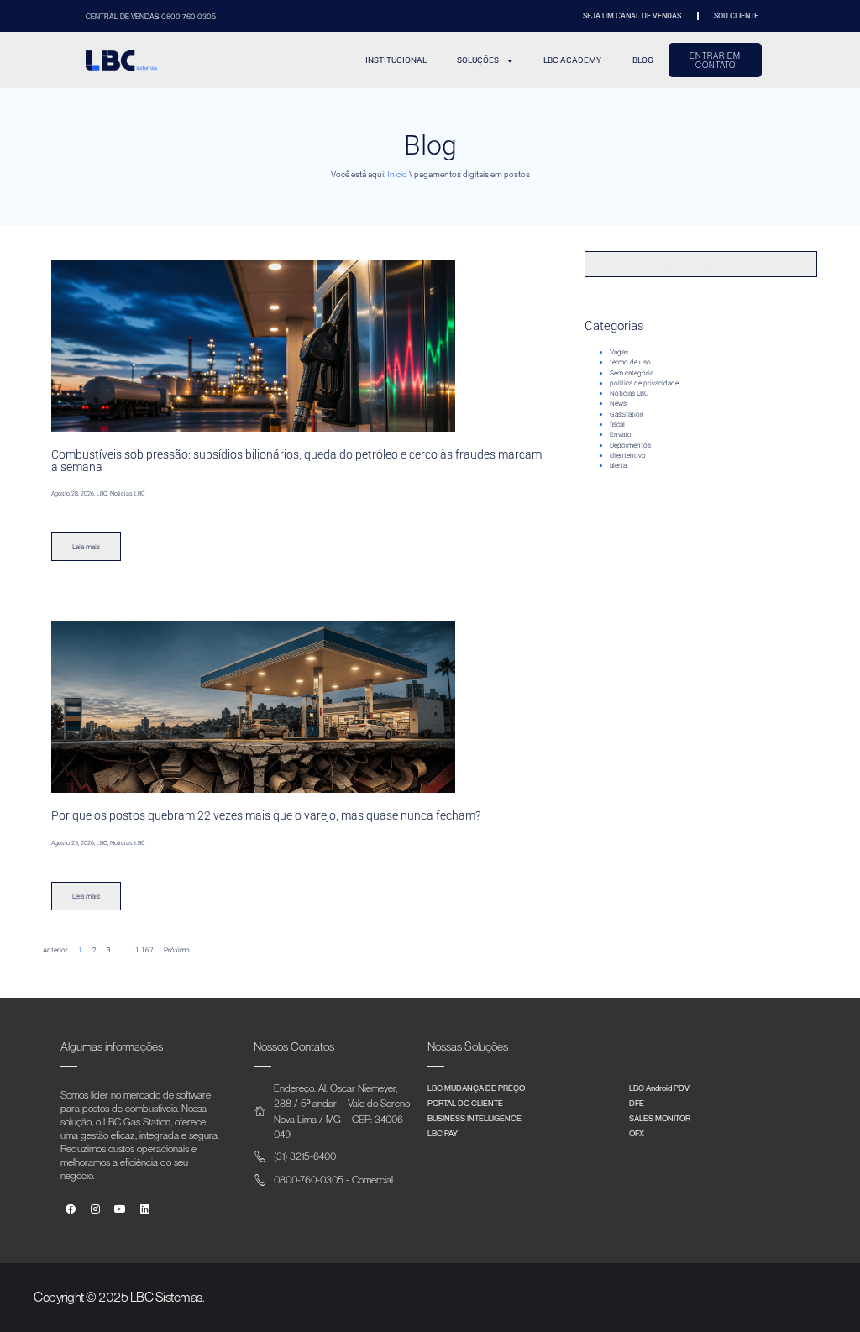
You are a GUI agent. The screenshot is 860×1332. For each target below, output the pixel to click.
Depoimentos (630, 445)
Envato (621, 434)
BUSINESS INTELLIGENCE (474, 1118)
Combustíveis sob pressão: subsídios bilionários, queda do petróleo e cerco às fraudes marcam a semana (296, 460)
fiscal (617, 424)
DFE (636, 1103)
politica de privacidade (644, 383)
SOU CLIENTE (736, 15)
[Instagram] (95, 1209)
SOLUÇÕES (478, 60)
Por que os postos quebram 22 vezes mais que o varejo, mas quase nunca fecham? (265, 815)
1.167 (144, 950)
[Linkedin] (144, 1209)
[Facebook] (70, 1209)
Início (397, 174)
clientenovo (628, 455)
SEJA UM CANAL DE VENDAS (632, 15)
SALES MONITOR (659, 1118)
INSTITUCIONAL (396, 60)
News (618, 403)
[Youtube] (120, 1209)
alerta (618, 465)
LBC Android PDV (659, 1088)
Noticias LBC (629, 393)
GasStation (627, 414)
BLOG (642, 60)
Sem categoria (631, 373)
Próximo (177, 950)
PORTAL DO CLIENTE (465, 1103)
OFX (636, 1133)
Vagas (619, 352)
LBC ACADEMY (572, 60)
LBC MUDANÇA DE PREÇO (476, 1088)
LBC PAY (442, 1133)
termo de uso (630, 362)
